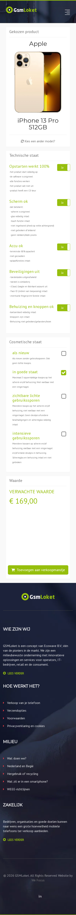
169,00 (26, 501)
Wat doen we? (16, 758)
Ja (62, 167)
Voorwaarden (15, 718)
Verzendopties (16, 710)
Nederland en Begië (19, 766)
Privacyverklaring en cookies (25, 726)
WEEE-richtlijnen (18, 789)
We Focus (38, 880)
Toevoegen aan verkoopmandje (40, 569)
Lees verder (16, 673)
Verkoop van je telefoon (23, 703)
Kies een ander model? (39, 141)
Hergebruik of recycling (22, 774)
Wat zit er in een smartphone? (27, 781)
